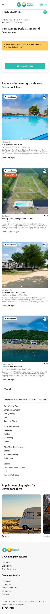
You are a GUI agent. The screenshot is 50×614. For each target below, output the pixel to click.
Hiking (6, 471)
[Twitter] (6, 608)
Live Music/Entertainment (14, 467)
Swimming (8, 458)
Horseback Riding (11, 454)
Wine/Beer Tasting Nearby (15, 447)
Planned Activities (11, 475)
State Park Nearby (11, 427)
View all (7, 389)
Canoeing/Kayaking (12, 410)
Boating (7, 464)
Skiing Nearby (9, 414)
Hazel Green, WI (7, 364)
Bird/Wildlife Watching (13, 406)
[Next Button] (45, 116)
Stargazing (8, 438)
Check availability (25, 66)
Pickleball (8, 430)
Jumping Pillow (10, 421)
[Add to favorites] (44, 97)
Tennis (6, 441)
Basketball (8, 451)
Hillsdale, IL (6, 142)
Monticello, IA (7, 290)
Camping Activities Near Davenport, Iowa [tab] (20, 399)
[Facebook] (3, 608)
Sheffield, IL (6, 216)
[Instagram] (12, 608)
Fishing (7, 434)
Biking (6, 417)
